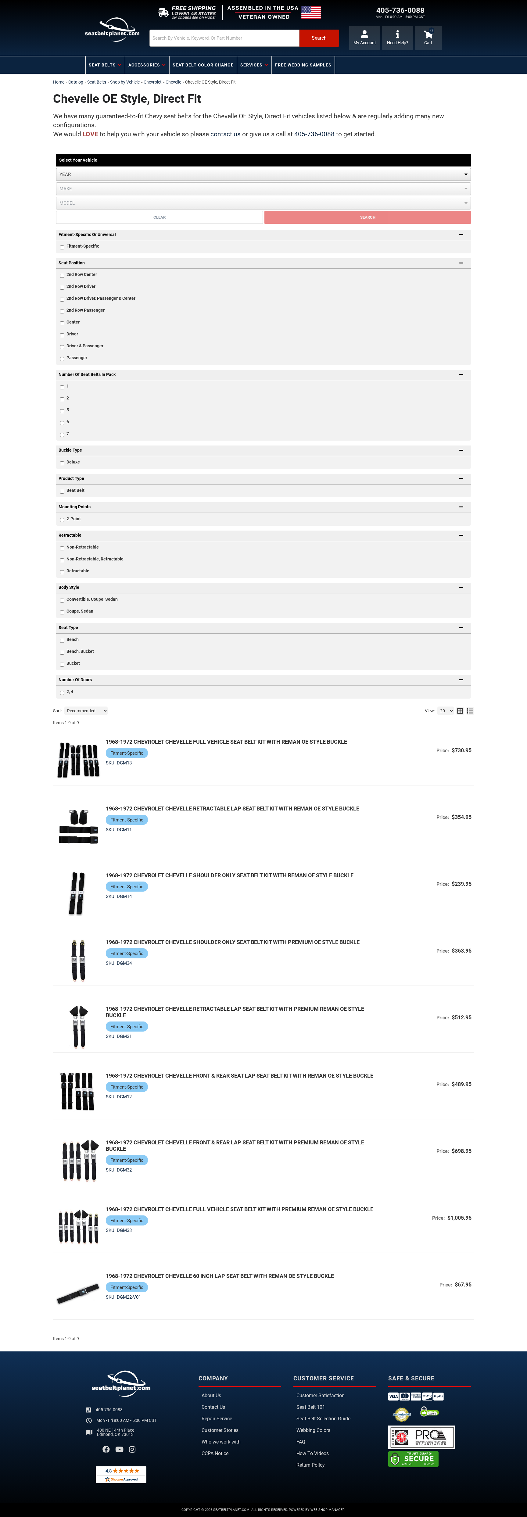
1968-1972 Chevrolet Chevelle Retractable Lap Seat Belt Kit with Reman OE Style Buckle (232, 808)
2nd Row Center (81, 274)
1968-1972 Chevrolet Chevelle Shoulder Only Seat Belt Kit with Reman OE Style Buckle (229, 875)
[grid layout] (460, 711)
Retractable (77, 570)
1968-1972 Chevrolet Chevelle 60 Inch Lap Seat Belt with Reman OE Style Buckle (220, 1276)
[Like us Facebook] (106, 1450)
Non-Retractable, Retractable (95, 558)
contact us (225, 134)
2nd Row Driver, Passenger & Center (100, 298)
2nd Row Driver (80, 286)
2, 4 (69, 691)
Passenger (76, 357)
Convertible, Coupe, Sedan (92, 599)
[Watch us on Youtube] (119, 1450)
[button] (244, 38)
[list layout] (470, 711)
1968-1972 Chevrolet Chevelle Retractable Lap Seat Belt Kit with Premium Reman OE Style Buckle (235, 1012)
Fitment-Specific (82, 246)
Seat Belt (75, 490)
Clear (159, 217)
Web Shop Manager (327, 1510)
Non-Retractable (82, 547)
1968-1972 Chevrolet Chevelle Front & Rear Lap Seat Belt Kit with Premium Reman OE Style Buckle (235, 1145)
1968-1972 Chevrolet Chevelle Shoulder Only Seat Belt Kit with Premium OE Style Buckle (233, 942)
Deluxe (73, 462)
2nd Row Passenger (85, 310)
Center (73, 322)
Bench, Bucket (80, 651)
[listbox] (263, 174)
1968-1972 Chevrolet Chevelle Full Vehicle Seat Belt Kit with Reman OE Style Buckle (226, 742)
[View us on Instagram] (132, 1450)
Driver (72, 333)
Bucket (73, 663)
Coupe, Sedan (79, 611)
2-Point (73, 518)
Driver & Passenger (84, 345)
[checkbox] (62, 276)
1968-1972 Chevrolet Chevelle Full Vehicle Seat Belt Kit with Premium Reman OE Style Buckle (239, 1209)
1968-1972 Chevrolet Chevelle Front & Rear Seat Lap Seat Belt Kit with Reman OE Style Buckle (239, 1075)
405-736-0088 (314, 134)
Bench (72, 639)
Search (367, 217)
